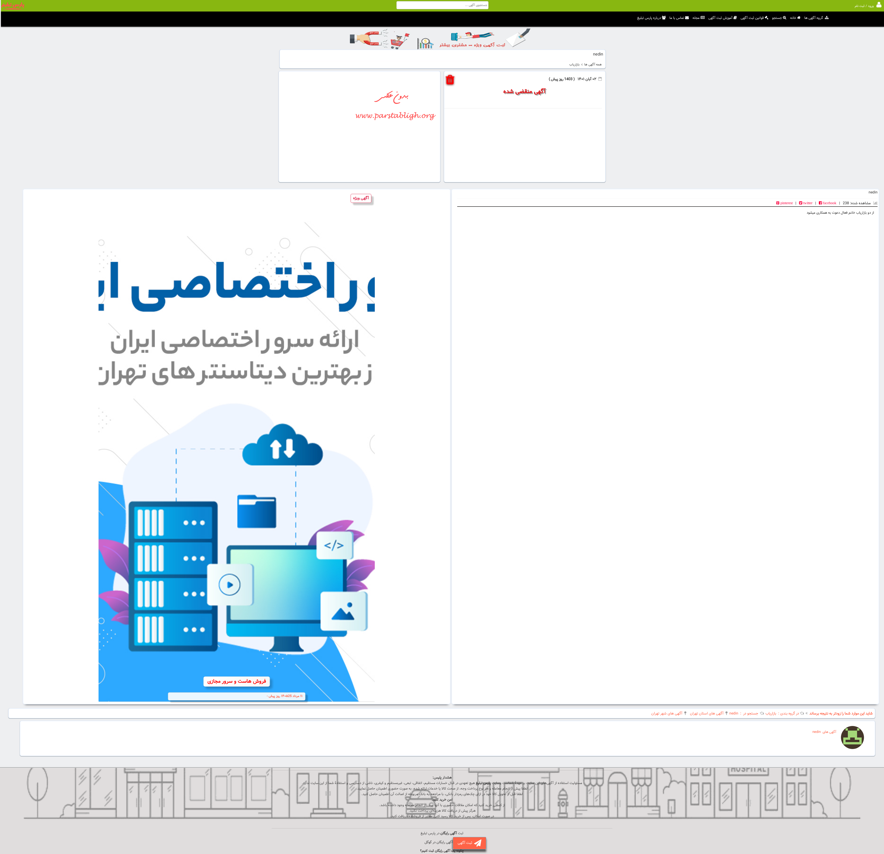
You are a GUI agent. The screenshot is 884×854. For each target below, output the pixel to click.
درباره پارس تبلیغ (649, 18)
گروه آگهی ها (813, 18)
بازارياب (574, 64)
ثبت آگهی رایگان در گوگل (442, 842)
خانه (793, 18)
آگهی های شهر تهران (666, 714)
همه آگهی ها (593, 64)
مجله (696, 18)
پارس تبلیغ (483, 783)
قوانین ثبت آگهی (752, 18)
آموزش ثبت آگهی (720, 18)
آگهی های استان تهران (707, 714)
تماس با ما (676, 18)
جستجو (777, 18)
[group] (237, 446)
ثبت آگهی (466, 843)
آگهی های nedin (824, 732)
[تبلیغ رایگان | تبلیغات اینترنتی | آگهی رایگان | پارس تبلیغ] (12, 9)
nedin (733, 714)
